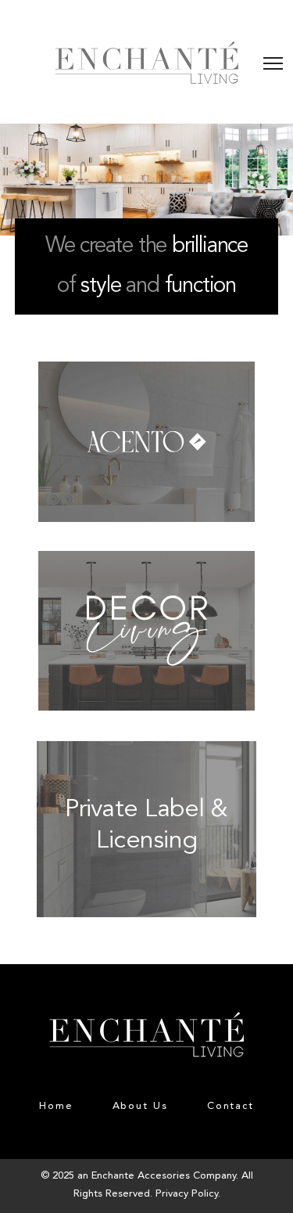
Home (56, 1106)
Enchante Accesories (140, 1176)
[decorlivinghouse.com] (146, 561)
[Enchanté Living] (147, 62)
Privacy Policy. (187, 1194)
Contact (230, 1106)
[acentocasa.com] (146, 372)
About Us (140, 1106)
